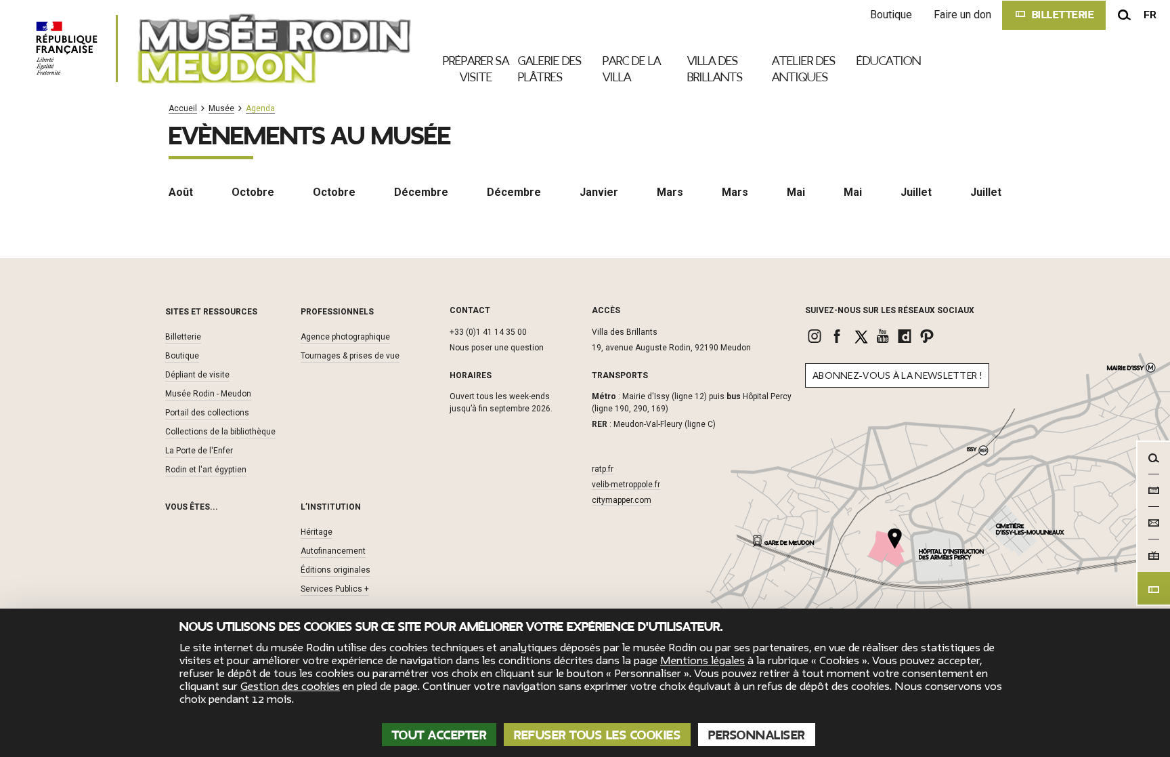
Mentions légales (702, 660)
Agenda (260, 108)
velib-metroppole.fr (626, 484)
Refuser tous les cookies (597, 735)
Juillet (916, 192)
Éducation (889, 61)
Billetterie (183, 337)
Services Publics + (335, 589)
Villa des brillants (715, 69)
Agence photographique (345, 337)
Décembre (421, 192)
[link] (816, 336)
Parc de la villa (632, 69)
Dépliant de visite (197, 375)
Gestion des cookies (290, 686)
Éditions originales (335, 570)
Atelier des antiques (804, 69)
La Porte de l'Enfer (199, 450)
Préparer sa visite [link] (476, 69)
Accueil (183, 108)
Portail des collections (207, 412)
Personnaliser (756, 735)
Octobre (253, 192)
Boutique (891, 14)
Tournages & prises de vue (350, 356)
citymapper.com (621, 500)
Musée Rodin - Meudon (208, 393)
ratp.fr (602, 469)
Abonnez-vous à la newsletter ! (897, 376)
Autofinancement (333, 551)
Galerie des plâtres (550, 69)
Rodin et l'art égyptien (205, 469)
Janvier (599, 192)
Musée (221, 108)
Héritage (316, 532)
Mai (796, 192)
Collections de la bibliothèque (220, 431)
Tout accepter (439, 735)
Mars (670, 192)
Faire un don (962, 14)
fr (1150, 14)
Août (181, 192)
